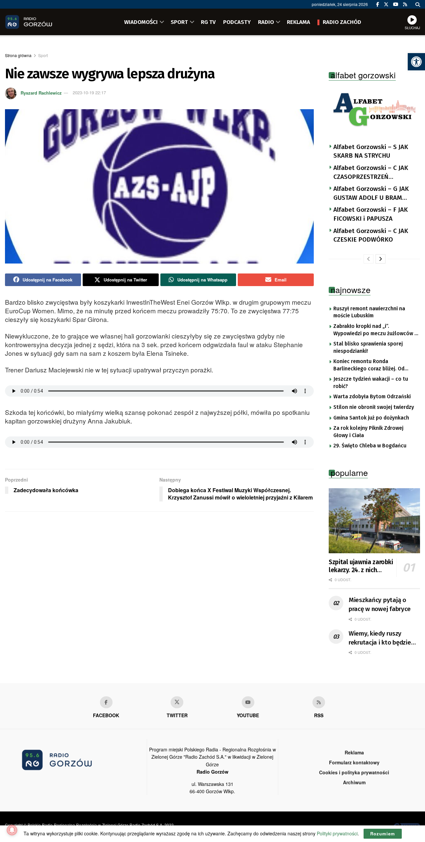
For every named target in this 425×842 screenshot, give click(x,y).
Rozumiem (382, 833)
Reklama (354, 752)
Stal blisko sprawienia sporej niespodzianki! (368, 347)
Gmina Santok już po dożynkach (371, 418)
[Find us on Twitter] (386, 4)
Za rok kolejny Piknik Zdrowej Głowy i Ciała (368, 431)
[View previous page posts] (369, 259)
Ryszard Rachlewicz (41, 92)
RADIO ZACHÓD (342, 22)
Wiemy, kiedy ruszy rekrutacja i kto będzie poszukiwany (380, 638)
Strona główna (18, 55)
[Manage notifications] (12, 830)
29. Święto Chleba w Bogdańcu (369, 446)
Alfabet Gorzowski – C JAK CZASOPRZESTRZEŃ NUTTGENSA (370, 172)
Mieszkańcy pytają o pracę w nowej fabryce (380, 604)
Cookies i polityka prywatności (354, 772)
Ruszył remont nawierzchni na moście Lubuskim (369, 312)
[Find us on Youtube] (248, 702)
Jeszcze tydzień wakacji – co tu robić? (370, 382)
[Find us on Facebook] (377, 4)
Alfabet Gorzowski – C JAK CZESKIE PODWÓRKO (370, 235)
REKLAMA (298, 22)
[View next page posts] (380, 259)
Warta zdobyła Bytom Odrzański (372, 397)
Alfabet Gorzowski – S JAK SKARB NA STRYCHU (370, 151)
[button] (416, 61)
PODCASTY (237, 22)
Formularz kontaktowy (354, 762)
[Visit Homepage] (38, 22)
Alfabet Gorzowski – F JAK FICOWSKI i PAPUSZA (370, 214)
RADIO (266, 22)
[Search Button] (417, 4)
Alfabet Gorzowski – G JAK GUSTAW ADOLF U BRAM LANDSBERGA (371, 193)
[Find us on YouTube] (395, 4)
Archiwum (354, 782)
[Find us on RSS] (405, 4)
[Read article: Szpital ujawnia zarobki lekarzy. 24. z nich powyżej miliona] (374, 521)
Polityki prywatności (337, 833)
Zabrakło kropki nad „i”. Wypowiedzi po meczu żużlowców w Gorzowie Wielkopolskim (375, 330)
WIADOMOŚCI (141, 22)
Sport (43, 55)
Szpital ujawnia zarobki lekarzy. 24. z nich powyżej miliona (361, 566)
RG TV (208, 22)
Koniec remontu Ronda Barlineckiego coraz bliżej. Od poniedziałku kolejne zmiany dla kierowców (371, 365)
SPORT (179, 22)
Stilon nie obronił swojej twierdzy (373, 407)
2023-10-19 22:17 (89, 92)
